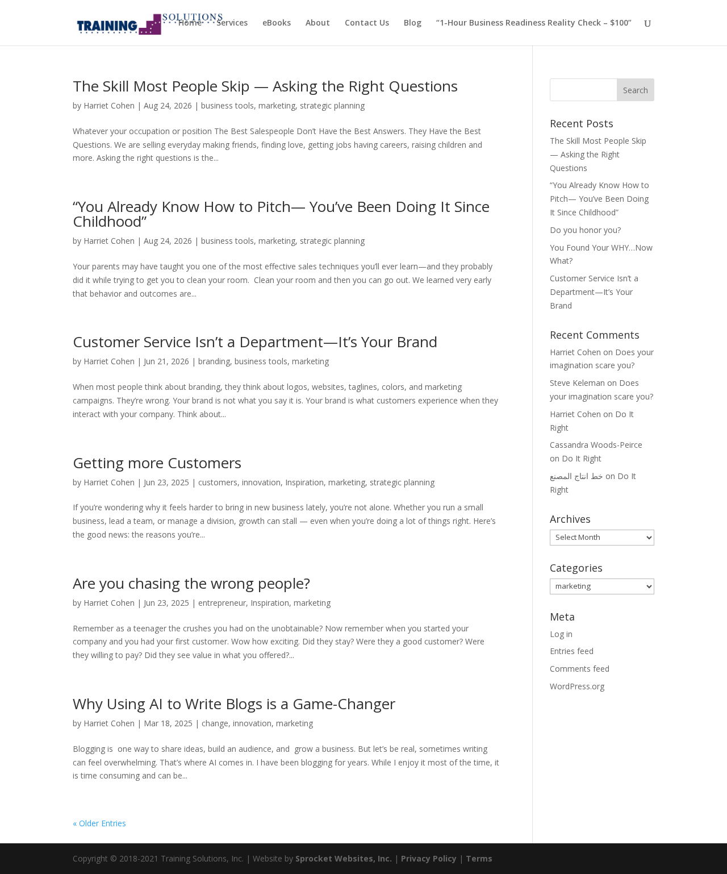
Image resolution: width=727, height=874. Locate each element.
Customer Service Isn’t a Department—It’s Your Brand (255, 341)
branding (214, 361)
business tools (227, 105)
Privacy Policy (429, 858)
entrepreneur (222, 602)
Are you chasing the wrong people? (191, 583)
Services (232, 23)
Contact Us (367, 23)
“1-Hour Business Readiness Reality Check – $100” (534, 23)
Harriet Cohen (109, 105)
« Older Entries (99, 823)
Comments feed (579, 668)
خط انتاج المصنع (576, 476)
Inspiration (304, 482)
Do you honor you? (585, 229)
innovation (261, 482)
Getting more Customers (157, 462)
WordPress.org (577, 686)
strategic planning (332, 105)
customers (217, 482)
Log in (561, 634)
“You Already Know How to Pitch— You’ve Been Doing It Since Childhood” (281, 213)
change (215, 723)
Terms (479, 858)
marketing (276, 105)
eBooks (276, 23)
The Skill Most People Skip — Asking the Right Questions (265, 86)
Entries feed (572, 651)
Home (190, 23)
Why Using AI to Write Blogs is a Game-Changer (234, 703)
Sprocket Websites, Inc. (343, 858)
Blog (412, 23)
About (318, 23)
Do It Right (581, 458)
